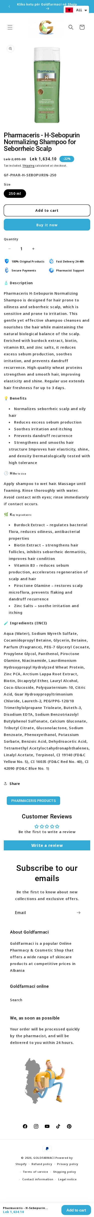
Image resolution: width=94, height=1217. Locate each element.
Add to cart (76, 1210)
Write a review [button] (47, 845)
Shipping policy (64, 1172)
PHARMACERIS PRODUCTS (33, 801)
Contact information (37, 1179)
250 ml (15, 193)
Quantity (11, 239)
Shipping (29, 165)
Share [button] (15, 783)
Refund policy (42, 1164)
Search (16, 999)
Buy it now (47, 224)
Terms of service (35, 1172)
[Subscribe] (78, 912)
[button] (10, 27)
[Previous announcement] (9, 6)
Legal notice (67, 1179)
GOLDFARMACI (44, 1158)
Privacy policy (67, 1164)
